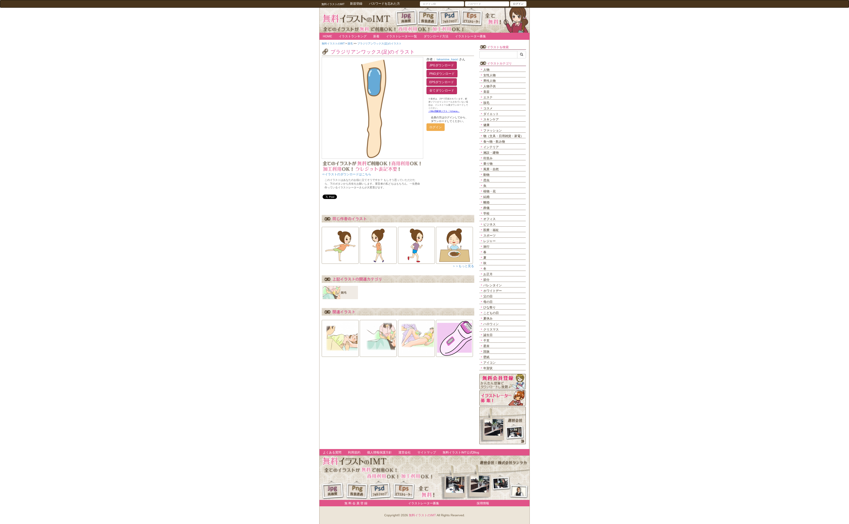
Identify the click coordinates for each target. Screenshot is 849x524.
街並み (488, 158)
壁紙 (486, 357)
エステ (488, 97)
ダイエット (491, 114)
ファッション (492, 130)
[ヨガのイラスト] (340, 244)
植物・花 (489, 191)
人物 (486, 69)
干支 (486, 340)
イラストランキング (353, 36)
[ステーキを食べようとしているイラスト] (454, 244)
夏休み (488, 318)
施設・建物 (491, 152)
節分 (486, 279)
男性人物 (489, 80)
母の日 (488, 302)
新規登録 (356, 3)
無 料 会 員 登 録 (354, 503)
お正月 (488, 274)
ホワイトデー (492, 291)
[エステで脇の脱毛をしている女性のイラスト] (340, 337)
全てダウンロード (441, 90)
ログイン (518, 3)
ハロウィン (491, 324)
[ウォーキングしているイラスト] (378, 244)
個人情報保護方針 (379, 452)
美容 (486, 92)
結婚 (486, 197)
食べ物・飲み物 (494, 141)
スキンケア (491, 119)
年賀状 (488, 368)
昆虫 (486, 180)
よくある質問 (332, 452)
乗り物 (488, 163)
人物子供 (489, 86)
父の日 (488, 296)
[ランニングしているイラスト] (416, 244)
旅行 (486, 246)
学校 (486, 213)
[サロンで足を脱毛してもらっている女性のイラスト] (416, 337)
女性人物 (489, 75)
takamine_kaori (447, 59)
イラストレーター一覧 (401, 36)
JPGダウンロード (441, 65)
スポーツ (489, 235)
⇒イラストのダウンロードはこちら (346, 174)
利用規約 (354, 452)
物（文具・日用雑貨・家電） (503, 136)
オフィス (489, 219)
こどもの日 (491, 313)
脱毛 (486, 103)
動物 (486, 174)
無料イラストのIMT (422, 515)
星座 (486, 346)
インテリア (491, 147)
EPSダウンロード (441, 82)
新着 (376, 36)
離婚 (486, 202)
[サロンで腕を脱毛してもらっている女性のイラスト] (378, 337)
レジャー (489, 241)
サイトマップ (426, 452)
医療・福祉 (491, 230)
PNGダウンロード (442, 73)
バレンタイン (492, 285)
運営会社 (404, 452)
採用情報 (483, 503)
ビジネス (489, 224)
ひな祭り (489, 307)
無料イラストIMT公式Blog (461, 452)
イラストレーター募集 (470, 36)
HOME (327, 36)
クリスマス (491, 329)
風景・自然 (491, 169)
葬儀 (486, 208)
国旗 (486, 351)
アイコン (489, 362)
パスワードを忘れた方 (384, 3)
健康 (486, 125)
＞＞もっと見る (463, 266)
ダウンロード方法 (436, 36)
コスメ (488, 108)
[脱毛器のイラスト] (454, 337)
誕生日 (488, 335)
